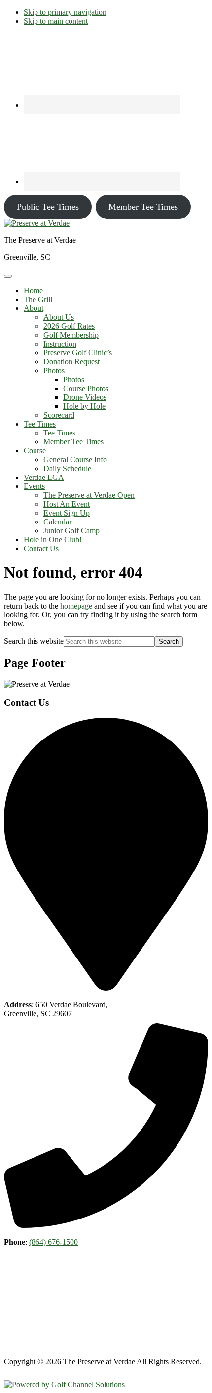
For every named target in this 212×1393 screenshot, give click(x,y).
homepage (76, 606)
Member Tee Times (143, 207)
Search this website (34, 641)
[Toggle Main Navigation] (8, 276)
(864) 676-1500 (53, 1242)
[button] (33, 308)
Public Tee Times (48, 207)
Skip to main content (56, 21)
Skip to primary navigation (65, 12)
